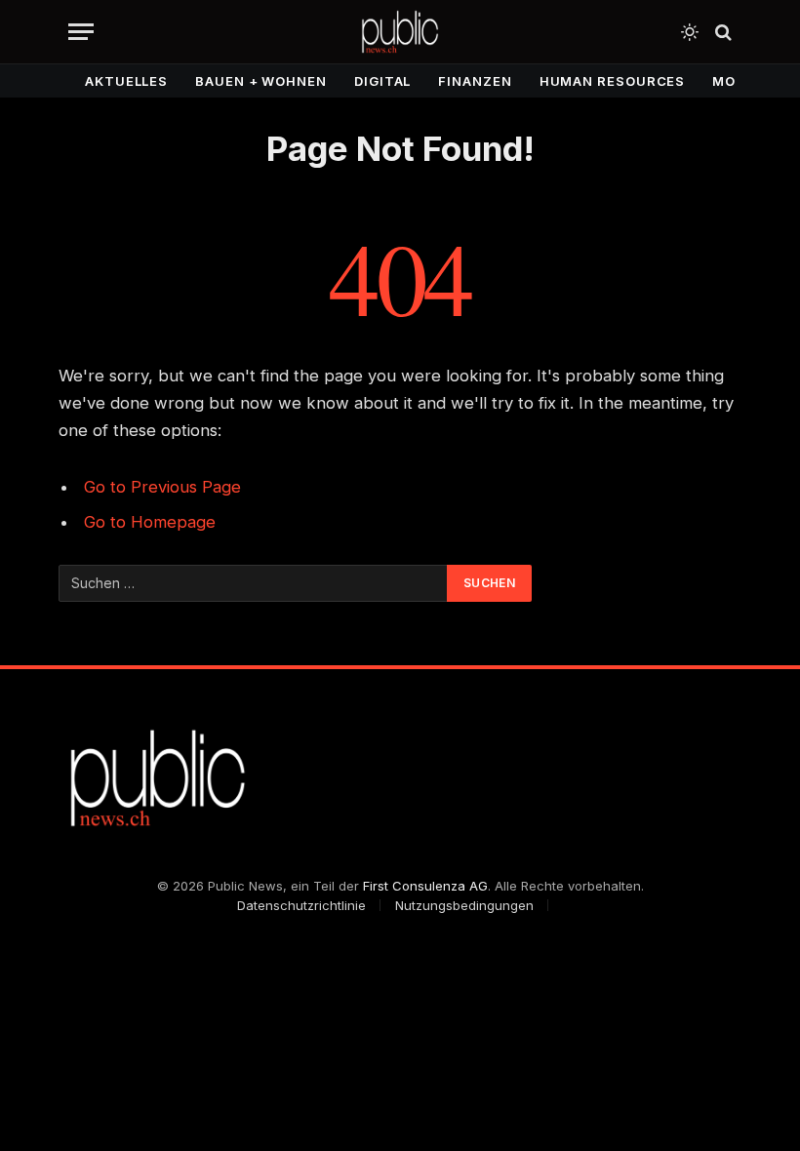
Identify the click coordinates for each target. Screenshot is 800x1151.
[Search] (721, 32)
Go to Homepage (150, 522)
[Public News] (400, 31)
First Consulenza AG (425, 885)
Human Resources (613, 81)
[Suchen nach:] (254, 583)
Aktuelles (126, 81)
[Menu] (81, 32)
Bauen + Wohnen (261, 81)
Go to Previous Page (162, 486)
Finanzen (474, 81)
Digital (382, 81)
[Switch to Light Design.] (689, 32)
